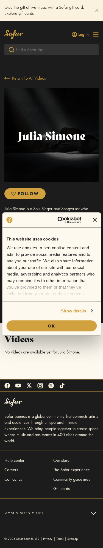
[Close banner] (95, 220)
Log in (83, 34)
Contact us (13, 479)
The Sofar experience (71, 469)
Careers (11, 469)
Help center (14, 460)
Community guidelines (71, 479)
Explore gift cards (19, 13)
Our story (61, 460)
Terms (59, 539)
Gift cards (61, 488)
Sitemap (72, 539)
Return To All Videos (29, 78)
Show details (73, 311)
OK (51, 326)
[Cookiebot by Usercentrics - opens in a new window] (60, 220)
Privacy (47, 539)
